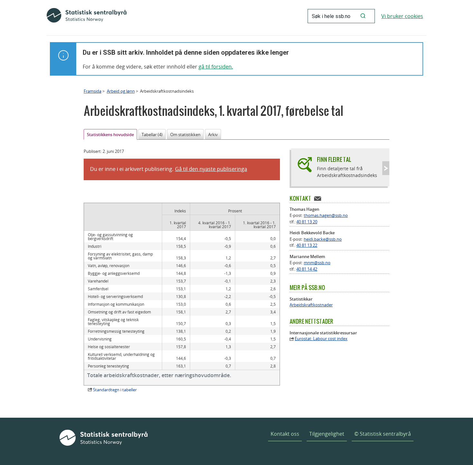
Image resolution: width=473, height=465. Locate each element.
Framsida (92, 91)
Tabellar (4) (152, 134)
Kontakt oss (285, 433)
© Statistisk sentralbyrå (382, 433)
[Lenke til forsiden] (86, 16)
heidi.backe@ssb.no (323, 239)
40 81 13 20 (306, 222)
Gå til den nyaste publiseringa (211, 168)
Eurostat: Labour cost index (321, 338)
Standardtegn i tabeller (115, 390)
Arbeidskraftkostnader (311, 305)
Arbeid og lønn (121, 91)
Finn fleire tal (334, 159)
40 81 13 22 (306, 245)
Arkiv (213, 134)
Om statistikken (185, 134)
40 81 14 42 (306, 269)
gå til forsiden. (216, 66)
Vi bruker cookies (402, 16)
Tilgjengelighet (326, 433)
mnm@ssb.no (317, 262)
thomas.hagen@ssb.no (326, 215)
